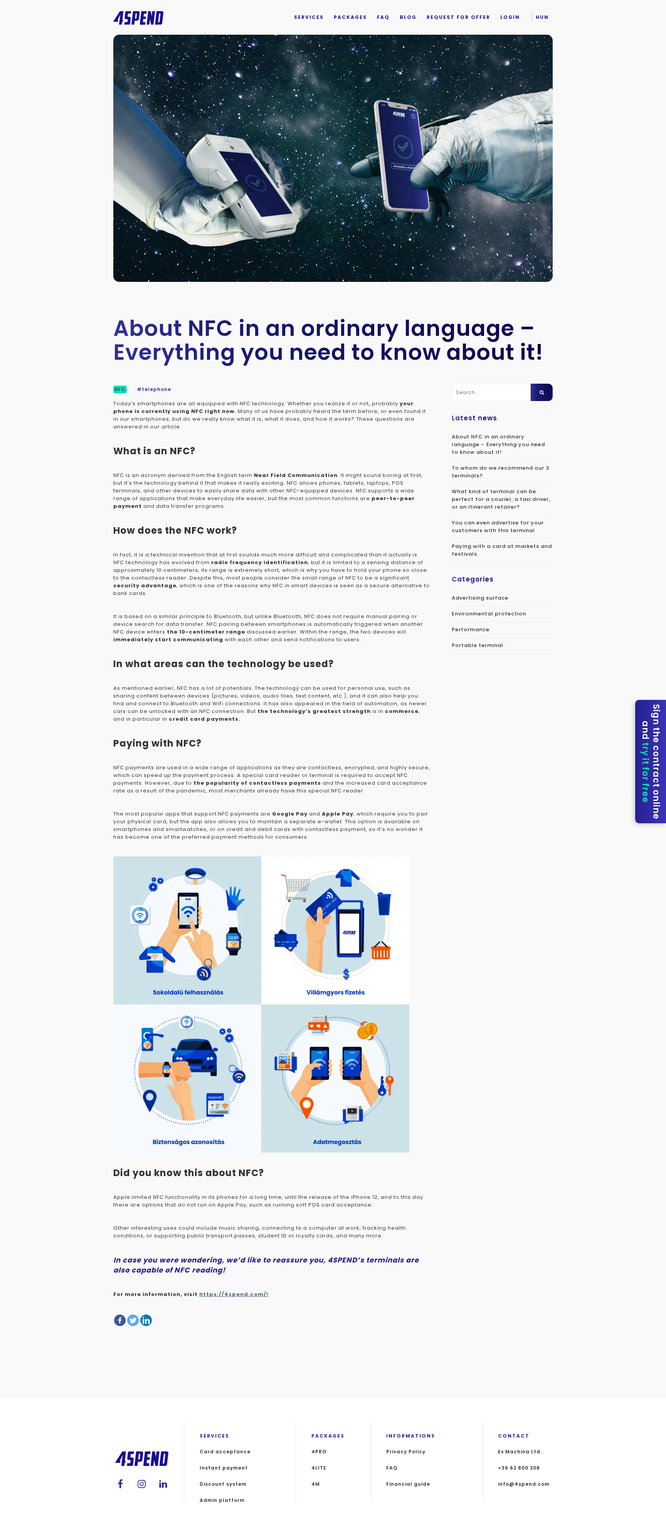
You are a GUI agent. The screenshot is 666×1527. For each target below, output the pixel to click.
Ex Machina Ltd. (520, 1451)
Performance (470, 629)
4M (315, 1484)
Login (510, 17)
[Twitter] (133, 1320)
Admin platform (222, 1500)
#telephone (154, 389)
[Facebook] (120, 1320)
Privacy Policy (406, 1451)
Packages (350, 17)
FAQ (383, 17)
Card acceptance (225, 1451)
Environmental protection (489, 613)
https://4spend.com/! (233, 1294)
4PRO (318, 1451)
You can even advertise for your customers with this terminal (498, 526)
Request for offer (458, 17)
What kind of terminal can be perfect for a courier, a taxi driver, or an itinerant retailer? (501, 499)
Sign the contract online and (650, 761)
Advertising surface (480, 598)
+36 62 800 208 (519, 1468)
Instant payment (224, 1468)
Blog (408, 17)
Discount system (223, 1484)
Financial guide (408, 1484)
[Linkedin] (146, 1320)
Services (309, 17)
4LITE (318, 1468)
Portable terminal (477, 645)
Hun (542, 17)
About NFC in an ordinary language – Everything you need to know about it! (498, 444)
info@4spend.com (524, 1484)
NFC (120, 389)
